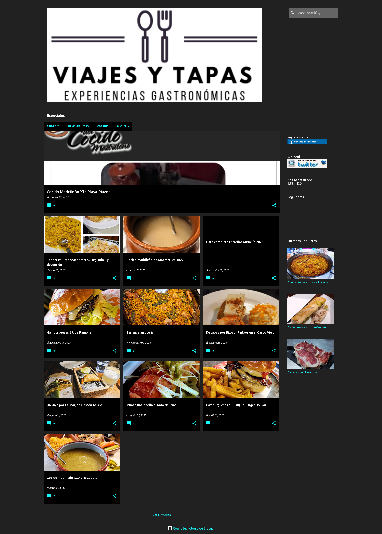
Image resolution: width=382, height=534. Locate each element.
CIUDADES (53, 126)
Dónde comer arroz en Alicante (307, 282)
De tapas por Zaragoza (302, 372)
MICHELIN (123, 126)
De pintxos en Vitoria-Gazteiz (306, 327)
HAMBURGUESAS (78, 126)
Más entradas (162, 515)
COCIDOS (102, 126)
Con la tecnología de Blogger (193, 528)
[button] (274, 205)
